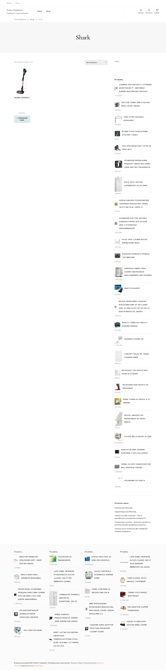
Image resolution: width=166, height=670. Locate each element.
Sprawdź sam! (22, 119)
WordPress (38, 666)
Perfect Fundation (15, 10)
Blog (18, 3)
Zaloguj (149, 13)
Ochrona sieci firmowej (123, 508)
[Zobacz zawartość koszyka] (157, 10)
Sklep (9, 3)
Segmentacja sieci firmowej (125, 512)
